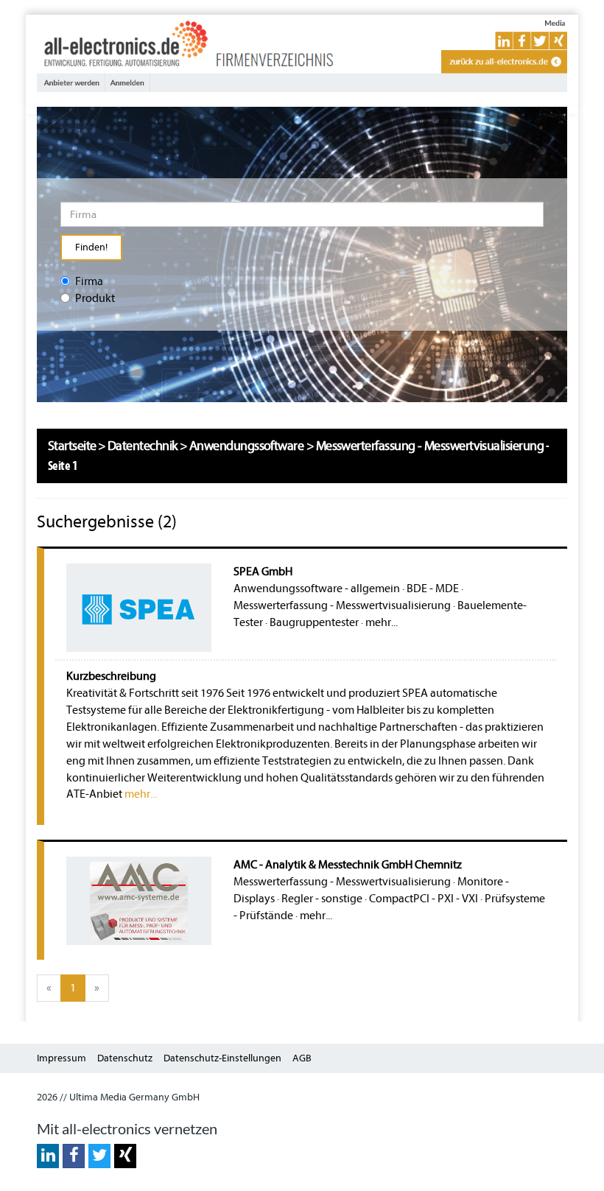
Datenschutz (124, 1058)
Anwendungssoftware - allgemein (316, 588)
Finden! (91, 247)
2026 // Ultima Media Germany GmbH (118, 1097)
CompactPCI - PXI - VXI (423, 898)
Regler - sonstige (321, 898)
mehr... (381, 622)
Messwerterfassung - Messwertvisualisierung (342, 605)
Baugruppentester (314, 622)
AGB (302, 1058)
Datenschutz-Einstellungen (222, 1058)
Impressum (61, 1058)
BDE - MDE (433, 588)
